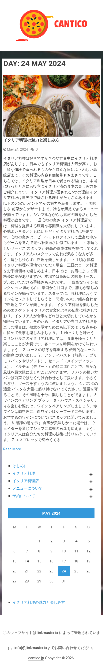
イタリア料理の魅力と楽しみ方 (31, 140)
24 (64, 571)
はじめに (20, 466)
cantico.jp (36, 658)
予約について (23, 496)
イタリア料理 (23, 473)
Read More (12, 449)
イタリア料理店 (25, 481)
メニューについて (27, 488)
